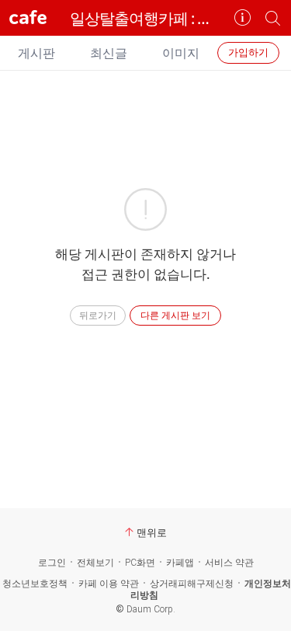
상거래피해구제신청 (192, 583)
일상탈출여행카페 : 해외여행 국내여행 (145, 18)
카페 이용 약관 (108, 583)
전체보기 (95, 562)
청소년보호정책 (35, 583)
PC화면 (140, 562)
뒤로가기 (97, 315)
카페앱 (180, 562)
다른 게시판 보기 (175, 315)
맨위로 (152, 532)
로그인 (52, 562)
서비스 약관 (229, 562)
